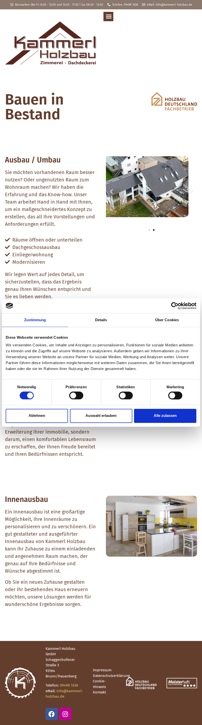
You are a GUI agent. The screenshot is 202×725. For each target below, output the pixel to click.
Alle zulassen (165, 416)
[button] (109, 16)
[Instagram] (65, 714)
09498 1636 (69, 685)
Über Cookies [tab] (167, 320)
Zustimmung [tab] (35, 320)
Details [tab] (101, 320)
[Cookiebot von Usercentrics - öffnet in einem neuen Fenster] (174, 305)
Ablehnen (37, 416)
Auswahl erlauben (101, 416)
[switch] (76, 395)
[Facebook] (52, 714)
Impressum (102, 670)
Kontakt (99, 692)
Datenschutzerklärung (111, 675)
